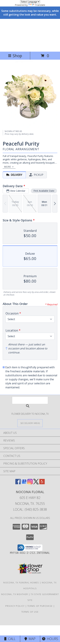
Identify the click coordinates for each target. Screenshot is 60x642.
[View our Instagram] (30, 483)
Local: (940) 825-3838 (30, 509)
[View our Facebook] (18, 483)
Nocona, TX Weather (14, 594)
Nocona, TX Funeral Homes (21, 582)
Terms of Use (30, 611)
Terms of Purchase (39, 605)
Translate (40, 5)
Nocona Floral (16, 34)
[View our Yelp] (42, 483)
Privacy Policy (14, 605)
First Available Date (44, 190)
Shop (17, 55)
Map (31, 638)
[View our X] (36, 483)
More (7, 166)
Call (11, 638)
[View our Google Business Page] (24, 483)
